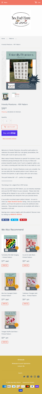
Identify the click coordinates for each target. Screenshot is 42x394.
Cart (39, 3)
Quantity (4, 117)
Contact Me (21, 366)
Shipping (4, 112)
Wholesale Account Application (21, 364)
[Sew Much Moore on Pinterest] (31, 377)
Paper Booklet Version (15, 202)
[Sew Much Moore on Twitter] (24, 377)
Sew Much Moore (16, 382)
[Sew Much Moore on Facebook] (28, 377)
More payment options (9, 139)
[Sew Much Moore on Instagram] (35, 377)
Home (3, 39)
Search (20, 373)
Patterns (11, 39)
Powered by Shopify (28, 382)
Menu (5, 3)
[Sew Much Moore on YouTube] (38, 377)
